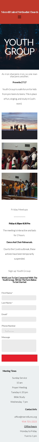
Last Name (7, 302)
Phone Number (9, 325)
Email (4, 314)
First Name (7, 292)
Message (6, 337)
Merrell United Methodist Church (19, 12)
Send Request (19, 358)
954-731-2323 (29, 421)
